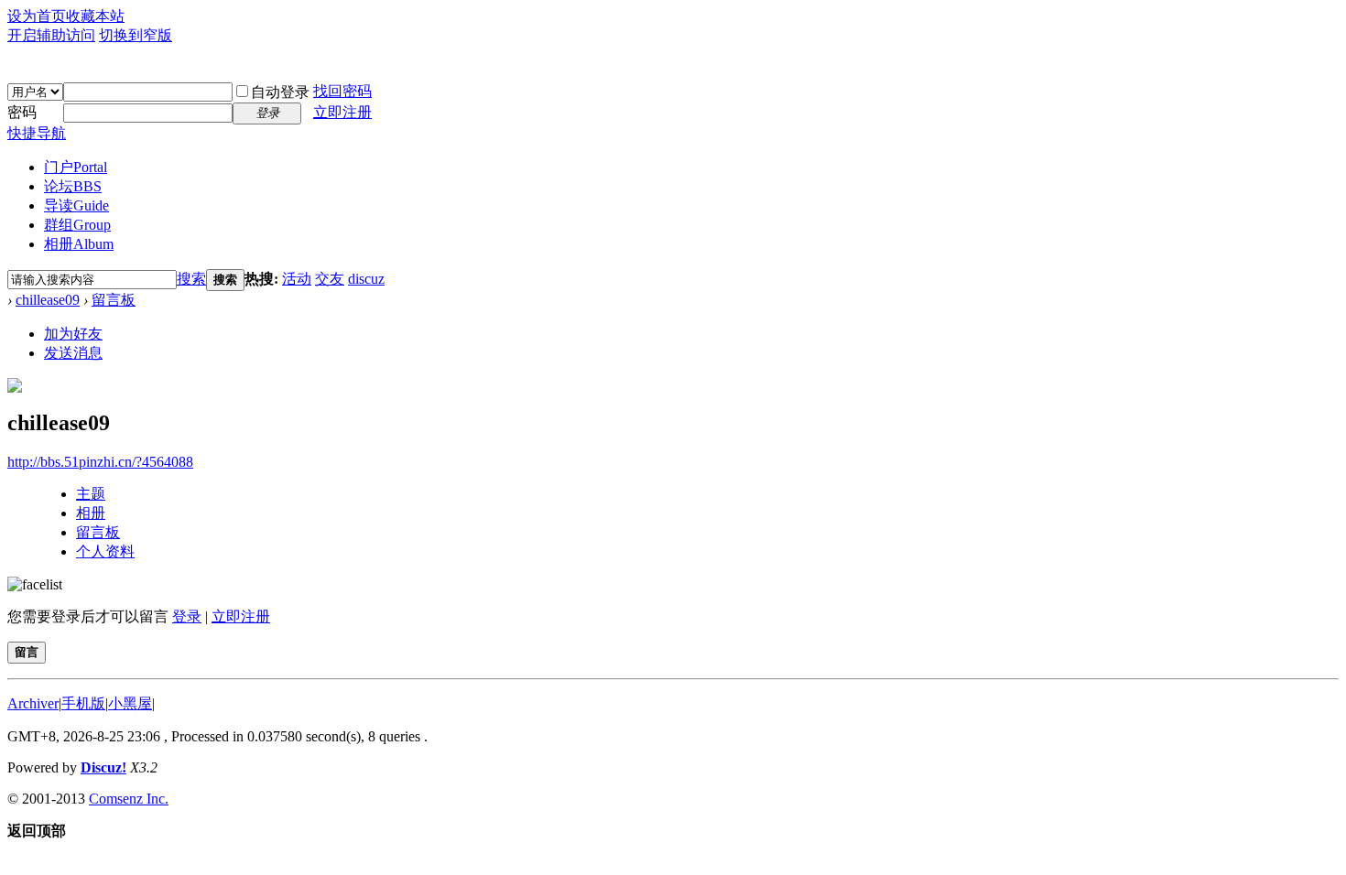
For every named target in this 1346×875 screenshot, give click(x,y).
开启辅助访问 (51, 35)
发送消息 (73, 353)
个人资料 (105, 551)
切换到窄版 (135, 35)
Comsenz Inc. (128, 798)
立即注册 (342, 112)
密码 (22, 112)
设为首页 (36, 16)
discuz (366, 278)
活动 (296, 278)
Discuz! (103, 767)
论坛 (73, 186)
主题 (90, 494)
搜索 (191, 278)
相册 (79, 244)
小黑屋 (130, 703)
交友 (329, 278)
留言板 (114, 300)
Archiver (33, 703)
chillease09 (48, 300)
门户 (75, 167)
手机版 (83, 703)
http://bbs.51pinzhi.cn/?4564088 (100, 462)
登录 (186, 616)
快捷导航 (36, 133)
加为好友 (73, 333)
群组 (77, 224)
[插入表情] (34, 584)
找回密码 (342, 91)
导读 (76, 205)
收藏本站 (95, 16)
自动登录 (280, 92)
